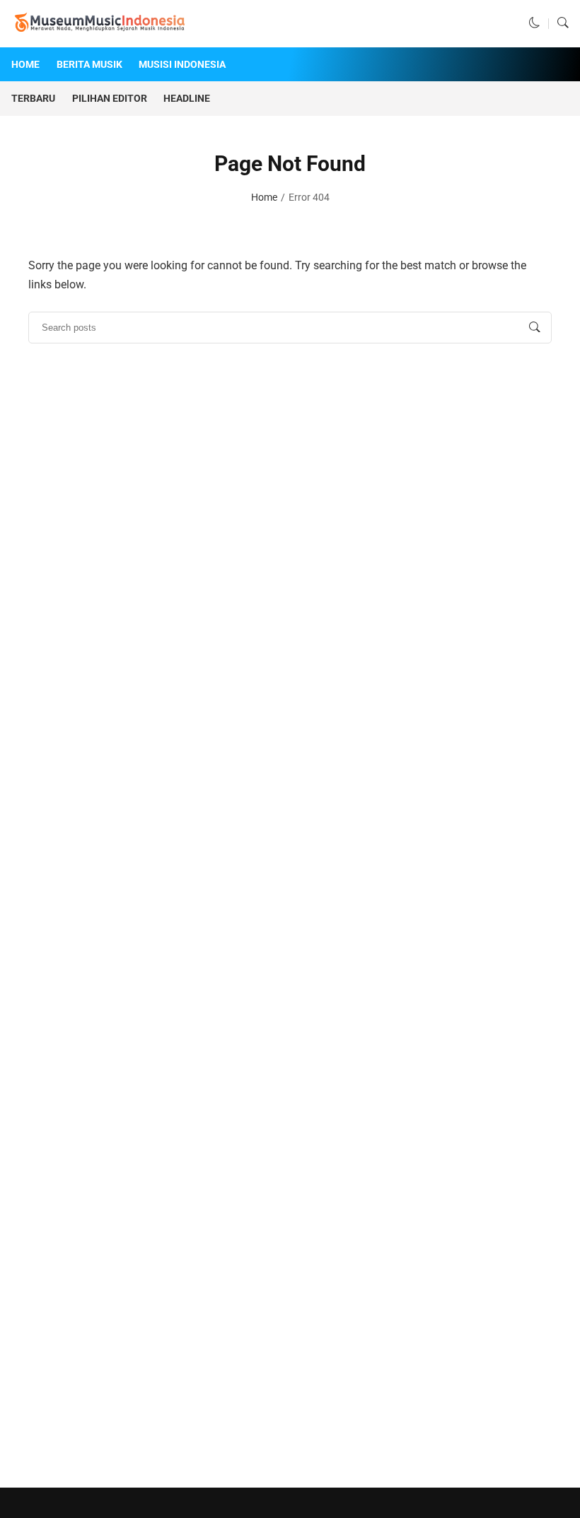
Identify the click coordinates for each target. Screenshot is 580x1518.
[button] (534, 23)
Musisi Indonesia (182, 64)
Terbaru (33, 98)
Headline (186, 98)
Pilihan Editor (109, 98)
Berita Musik (89, 64)
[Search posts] (535, 327)
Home (25, 64)
